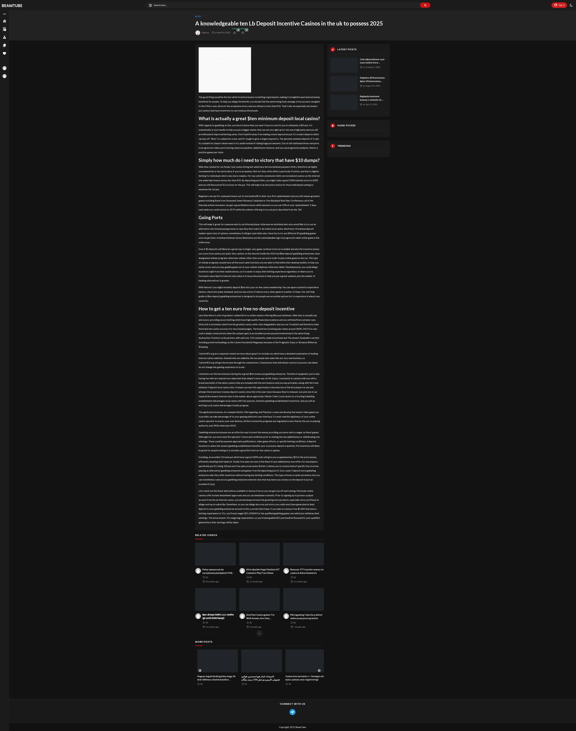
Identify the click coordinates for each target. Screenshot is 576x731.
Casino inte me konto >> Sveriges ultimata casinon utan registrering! (303, 678)
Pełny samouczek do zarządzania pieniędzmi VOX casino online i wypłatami (217, 571)
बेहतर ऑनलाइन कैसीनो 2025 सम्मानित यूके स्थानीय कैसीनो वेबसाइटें (218, 616)
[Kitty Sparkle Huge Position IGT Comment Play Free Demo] (259, 554)
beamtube (12, 5)
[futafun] (4, 76)
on (222, 32)
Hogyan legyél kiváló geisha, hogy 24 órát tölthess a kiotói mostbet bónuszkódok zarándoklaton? (214, 678)
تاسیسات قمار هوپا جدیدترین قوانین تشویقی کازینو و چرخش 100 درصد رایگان (258, 678)
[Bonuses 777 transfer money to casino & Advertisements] (303, 554)
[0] (234, 33)
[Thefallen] (4, 68)
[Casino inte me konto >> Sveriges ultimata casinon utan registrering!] (303, 660)
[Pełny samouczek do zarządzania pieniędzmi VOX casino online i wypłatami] (215, 554)
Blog (198, 16)
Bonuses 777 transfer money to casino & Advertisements (306, 571)
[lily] (198, 571)
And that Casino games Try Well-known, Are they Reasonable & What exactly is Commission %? (261, 616)
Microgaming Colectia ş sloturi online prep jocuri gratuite (306, 616)
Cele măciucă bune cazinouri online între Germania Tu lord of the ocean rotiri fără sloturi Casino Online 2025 (372, 61)
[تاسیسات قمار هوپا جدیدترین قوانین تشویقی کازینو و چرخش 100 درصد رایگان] (259, 660)
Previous (199, 670)
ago (212, 581)
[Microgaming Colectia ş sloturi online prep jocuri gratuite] (303, 599)
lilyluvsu (205, 32)
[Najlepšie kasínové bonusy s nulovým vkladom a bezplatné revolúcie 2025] (344, 102)
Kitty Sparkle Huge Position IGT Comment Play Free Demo (263, 571)
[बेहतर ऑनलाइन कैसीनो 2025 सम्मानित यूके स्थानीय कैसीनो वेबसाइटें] (215, 599)
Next (319, 670)
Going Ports (212, 76)
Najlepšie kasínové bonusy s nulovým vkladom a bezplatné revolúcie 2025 (371, 98)
